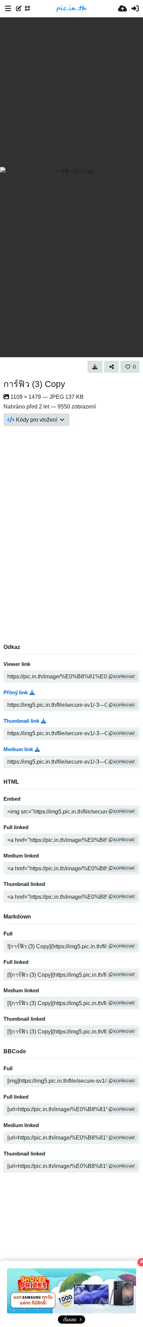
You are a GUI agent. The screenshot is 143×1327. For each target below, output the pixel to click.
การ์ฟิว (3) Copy (34, 384)
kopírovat (123, 677)
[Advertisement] (71, 92)
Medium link (18, 749)
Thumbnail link (21, 721)
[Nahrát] (122, 8)
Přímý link (15, 692)
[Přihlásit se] (135, 8)
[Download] (94, 366)
